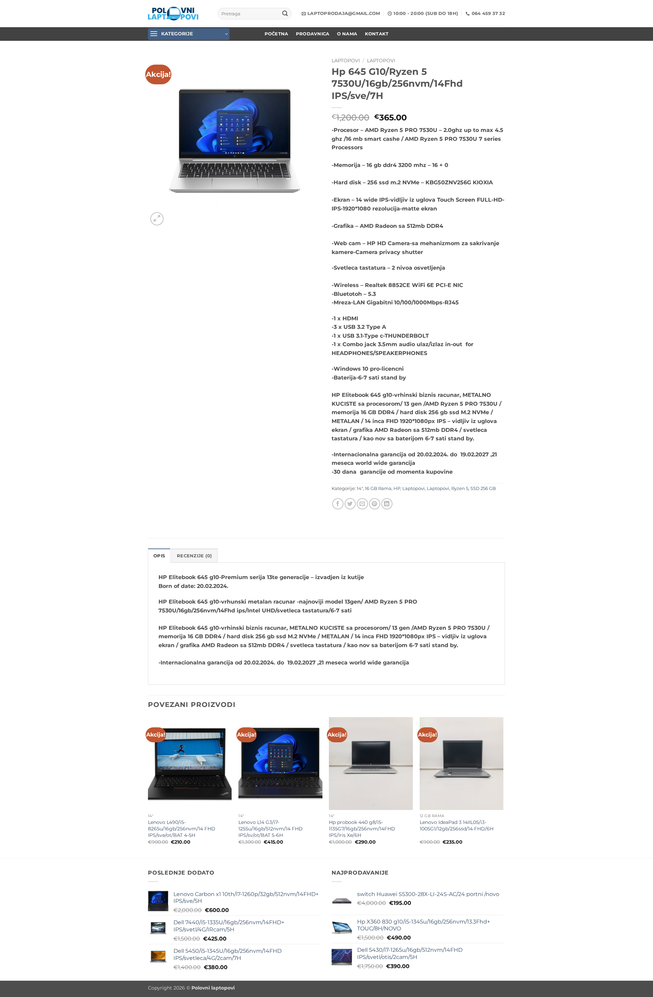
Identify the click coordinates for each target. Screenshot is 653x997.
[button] (189, 34)
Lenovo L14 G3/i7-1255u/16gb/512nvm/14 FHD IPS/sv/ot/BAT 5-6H (270, 828)
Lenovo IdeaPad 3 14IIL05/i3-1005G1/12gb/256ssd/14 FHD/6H (456, 825)
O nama (347, 33)
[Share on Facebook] (338, 503)
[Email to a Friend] (362, 503)
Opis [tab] (159, 555)
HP (397, 488)
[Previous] (148, 787)
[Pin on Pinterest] (374, 503)
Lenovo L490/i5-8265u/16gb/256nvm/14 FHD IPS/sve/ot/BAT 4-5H (181, 828)
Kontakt (377, 33)
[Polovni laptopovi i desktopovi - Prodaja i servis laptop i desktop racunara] (173, 13)
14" (360, 488)
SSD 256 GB (483, 488)
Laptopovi (346, 60)
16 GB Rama (378, 488)
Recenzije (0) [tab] (194, 555)
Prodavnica (313, 33)
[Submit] (285, 13)
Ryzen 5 (459, 488)
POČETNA (276, 33)
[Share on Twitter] (350, 503)
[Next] (503, 787)
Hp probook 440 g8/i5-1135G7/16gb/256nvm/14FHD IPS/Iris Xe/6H (362, 828)
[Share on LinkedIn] (386, 503)
